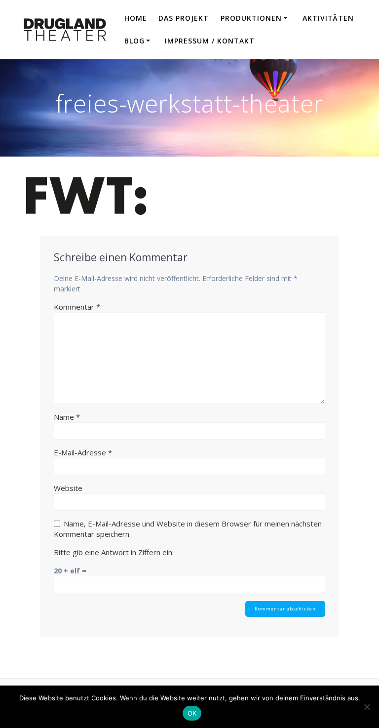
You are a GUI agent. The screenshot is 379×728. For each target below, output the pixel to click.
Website (68, 488)
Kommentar (77, 307)
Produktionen (251, 18)
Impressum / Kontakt (210, 40)
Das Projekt (183, 18)
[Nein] (367, 707)
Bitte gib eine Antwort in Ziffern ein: (114, 552)
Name (67, 417)
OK (192, 713)
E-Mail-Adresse (83, 452)
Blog (134, 40)
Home (135, 18)
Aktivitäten (328, 18)
